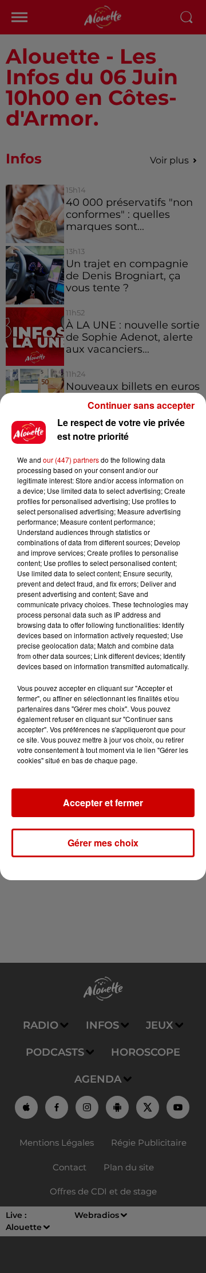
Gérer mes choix (103, 842)
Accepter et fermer (103, 802)
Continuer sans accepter (141, 405)
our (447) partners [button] (71, 459)
